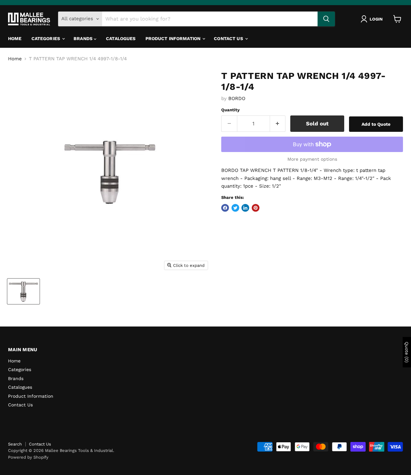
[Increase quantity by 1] (278, 123)
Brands (84, 38)
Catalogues (121, 38)
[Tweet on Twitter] (235, 208)
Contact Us (229, 38)
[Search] (326, 19)
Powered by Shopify (28, 457)
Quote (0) (406, 352)
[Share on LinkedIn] (245, 208)
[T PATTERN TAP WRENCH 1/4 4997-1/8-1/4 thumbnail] (23, 291)
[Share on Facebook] (225, 208)
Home (15, 38)
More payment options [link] (312, 159)
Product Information (173, 38)
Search (15, 444)
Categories (46, 38)
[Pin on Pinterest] (255, 208)
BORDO (236, 98)
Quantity (230, 109)
